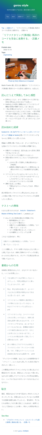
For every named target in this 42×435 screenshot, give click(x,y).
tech (13, 16)
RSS (34, 16)
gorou (20, 431)
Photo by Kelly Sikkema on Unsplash (21, 81)
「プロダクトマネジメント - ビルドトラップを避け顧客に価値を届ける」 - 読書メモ (22, 421)
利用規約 (26, 431)
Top (7, 16)
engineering (8, 55)
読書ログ (20, 16)
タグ (28, 16)
